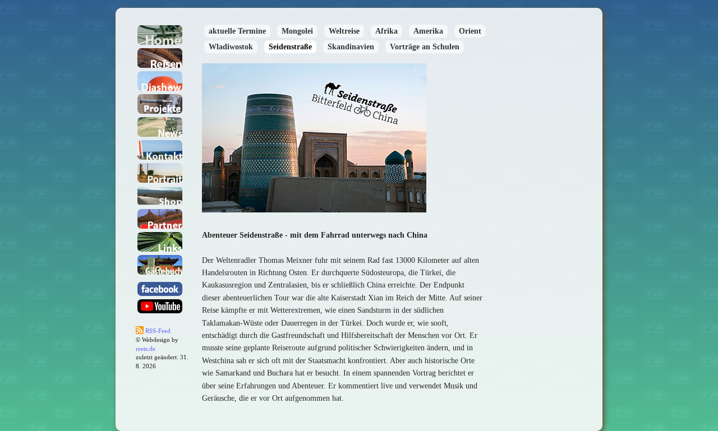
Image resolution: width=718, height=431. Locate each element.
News (159, 127)
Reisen (159, 58)
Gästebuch (159, 265)
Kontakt (159, 150)
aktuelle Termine (237, 31)
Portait (159, 173)
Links (159, 242)
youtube (159, 306)
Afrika (386, 31)
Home (159, 35)
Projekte (159, 104)
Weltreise (344, 31)
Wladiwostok (231, 47)
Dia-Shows (159, 81)
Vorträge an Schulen (424, 47)
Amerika (428, 31)
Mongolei (297, 31)
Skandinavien (351, 47)
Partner (159, 219)
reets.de (145, 349)
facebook (159, 289)
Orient (470, 31)
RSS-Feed (157, 331)
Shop (159, 196)
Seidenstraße (290, 47)
